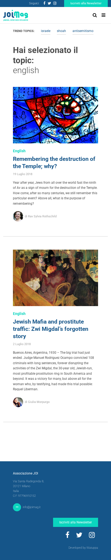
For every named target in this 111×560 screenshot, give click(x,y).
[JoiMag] (15, 15)
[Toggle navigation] (103, 15)
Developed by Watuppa (83, 548)
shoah (61, 31)
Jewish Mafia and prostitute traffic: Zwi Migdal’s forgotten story (50, 328)
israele (45, 31)
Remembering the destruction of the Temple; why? (54, 162)
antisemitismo (82, 31)
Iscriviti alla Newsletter (86, 3)
